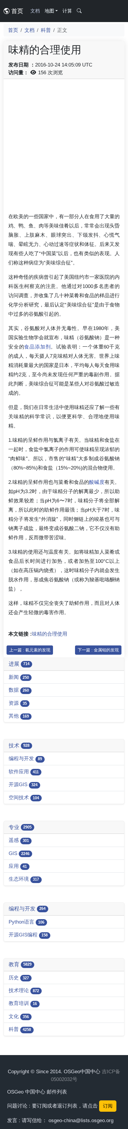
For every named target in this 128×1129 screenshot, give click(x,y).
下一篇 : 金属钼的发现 (98, 650)
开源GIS (23, 784)
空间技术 (24, 797)
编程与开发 (25, 758)
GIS (19, 853)
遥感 (19, 840)
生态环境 (24, 879)
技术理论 (24, 990)
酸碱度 (96, 482)
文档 (35, 10)
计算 (67, 10)
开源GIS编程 (28, 935)
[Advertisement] (64, 148)
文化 (19, 1016)
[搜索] (79, 11)
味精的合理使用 (49, 634)
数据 (19, 690)
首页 (16, 11)
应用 (18, 866)
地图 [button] (49, 10)
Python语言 (26, 922)
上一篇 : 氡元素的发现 (29, 650)
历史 (19, 978)
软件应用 (24, 772)
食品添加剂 (37, 347)
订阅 (108, 1105)
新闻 (19, 677)
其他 (19, 716)
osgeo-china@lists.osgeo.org (81, 1120)
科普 (46, 30)
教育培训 (23, 1003)
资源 (18, 703)
